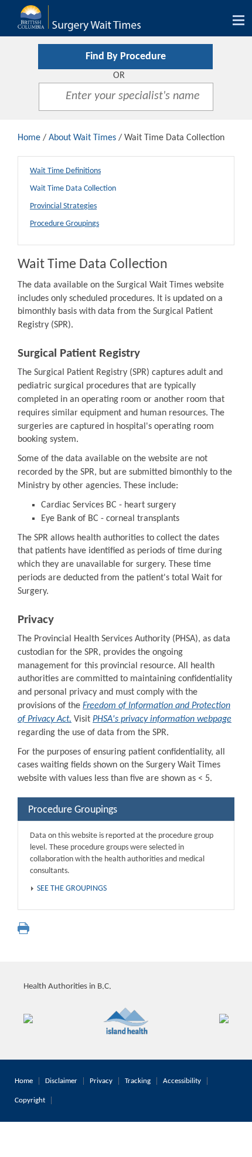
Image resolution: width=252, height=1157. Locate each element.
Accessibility (182, 1081)
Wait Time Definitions (65, 171)
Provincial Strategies (63, 206)
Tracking (138, 1081)
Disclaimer (61, 1081)
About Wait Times (82, 138)
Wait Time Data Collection (73, 188)
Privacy (101, 1081)
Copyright (30, 1100)
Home (29, 138)
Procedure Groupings (64, 223)
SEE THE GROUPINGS (72, 888)
